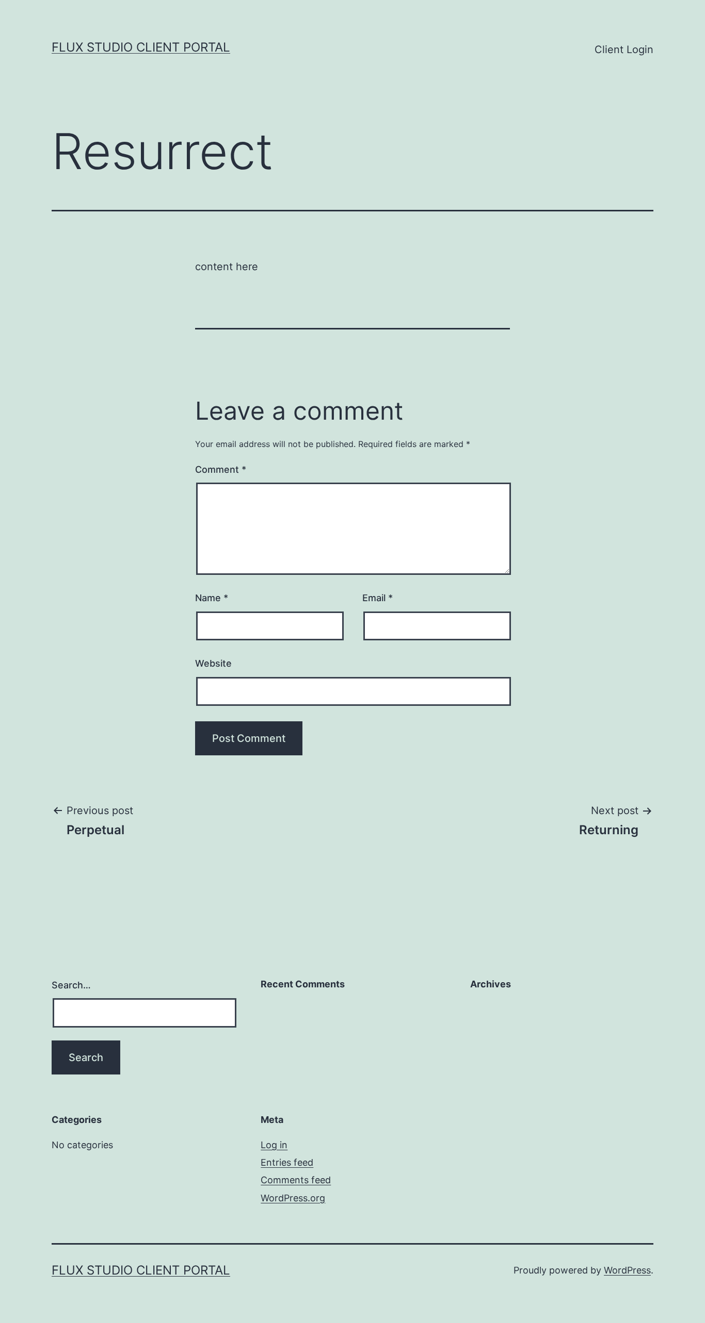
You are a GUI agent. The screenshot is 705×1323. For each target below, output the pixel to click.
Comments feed (296, 1180)
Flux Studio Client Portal (141, 47)
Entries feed (287, 1162)
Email (377, 597)
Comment (220, 469)
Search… (71, 985)
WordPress (627, 1270)
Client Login (624, 49)
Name (211, 597)
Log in (274, 1144)
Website (213, 663)
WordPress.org (293, 1198)
